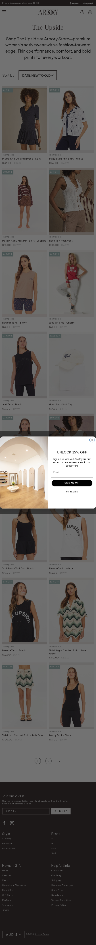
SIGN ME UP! (72, 483)
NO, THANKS (72, 492)
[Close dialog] (92, 440)
